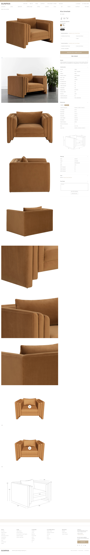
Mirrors (33, 540)
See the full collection (64, 21)
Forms (48, 537)
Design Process (4, 532)
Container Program (19, 535)
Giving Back (3, 538)
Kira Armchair (6, 9)
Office (33, 537)
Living (33, 532)
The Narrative (3, 541)
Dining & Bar (34, 535)
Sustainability (3, 537)
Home (2, 9)
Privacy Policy (80, 550)
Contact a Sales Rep (19, 537)
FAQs (48, 535)
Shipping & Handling (50, 532)
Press (2, 540)
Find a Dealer (74, 56)
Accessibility (86, 550)
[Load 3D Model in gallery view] (2, 425)
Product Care (64, 532)
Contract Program (19, 532)
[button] (25, 3)
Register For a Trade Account (74, 52)
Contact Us (49, 538)
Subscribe (82, 541)
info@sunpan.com (81, 534)
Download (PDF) (74, 193)
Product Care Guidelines (68, 177)
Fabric (62, 29)
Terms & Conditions (74, 550)
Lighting (33, 538)
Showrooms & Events (5, 535)
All (32, 541)
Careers (2, 543)
